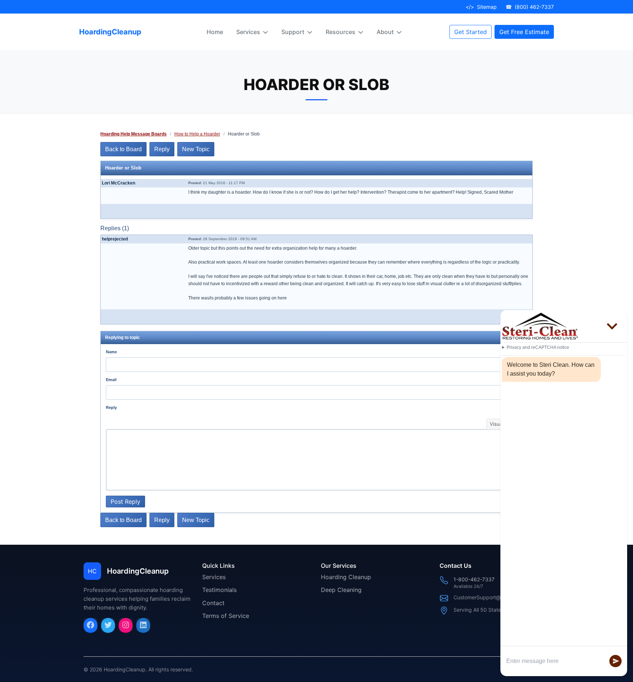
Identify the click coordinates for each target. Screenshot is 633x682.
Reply (162, 149)
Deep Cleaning (341, 589)
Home (215, 32)
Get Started (470, 32)
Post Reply (125, 501)
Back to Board (123, 149)
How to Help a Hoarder (197, 134)
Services (214, 577)
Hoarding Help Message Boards (133, 134)
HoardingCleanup (110, 31)
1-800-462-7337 (474, 579)
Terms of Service (225, 615)
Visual (496, 424)
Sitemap (481, 7)
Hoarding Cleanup (346, 577)
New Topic (196, 149)
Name (111, 352)
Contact (213, 603)
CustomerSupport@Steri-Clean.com (496, 597)
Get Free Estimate (524, 32)
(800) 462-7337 (530, 7)
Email (111, 379)
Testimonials (219, 589)
